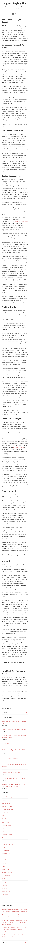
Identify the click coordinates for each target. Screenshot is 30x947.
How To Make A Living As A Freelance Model (14, 744)
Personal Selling (6, 869)
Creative (4, 815)
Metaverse (5, 857)
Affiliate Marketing (7, 797)
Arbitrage (4, 800)
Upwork (4, 901)
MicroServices (6, 860)
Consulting (5, 812)
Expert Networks (6, 825)
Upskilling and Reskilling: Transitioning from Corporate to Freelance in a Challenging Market (14, 930)
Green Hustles (6, 838)
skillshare (4, 885)
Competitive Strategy (8, 809)
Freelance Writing (7, 834)
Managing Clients (7, 853)
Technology (5, 888)
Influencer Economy (7, 844)
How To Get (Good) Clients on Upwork (12, 758)
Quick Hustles (6, 875)
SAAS (3, 879)
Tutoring (4, 898)
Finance (4, 828)
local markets (6, 850)
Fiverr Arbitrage (6, 831)
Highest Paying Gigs (15, 3)
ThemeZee (24, 943)
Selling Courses (6, 882)
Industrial (4, 841)
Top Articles (5, 894)
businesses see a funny (21, 221)
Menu (16, 14)
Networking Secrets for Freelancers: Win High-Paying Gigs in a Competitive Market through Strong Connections (15, 922)
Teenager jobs (6, 891)
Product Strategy (7, 872)
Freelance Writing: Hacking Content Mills (13, 772)
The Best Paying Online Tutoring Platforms (14, 729)
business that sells (18, 447)
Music (3, 866)
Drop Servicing (6, 819)
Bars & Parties (6, 803)
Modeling (4, 863)
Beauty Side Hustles (7, 806)
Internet (4, 847)
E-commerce (5, 822)
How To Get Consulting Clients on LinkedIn (14, 778)
